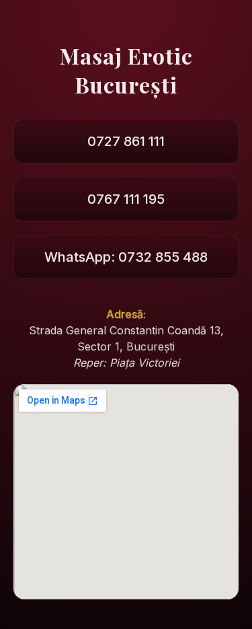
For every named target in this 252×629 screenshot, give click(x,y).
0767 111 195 (126, 199)
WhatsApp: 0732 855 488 (126, 257)
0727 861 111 (126, 141)
